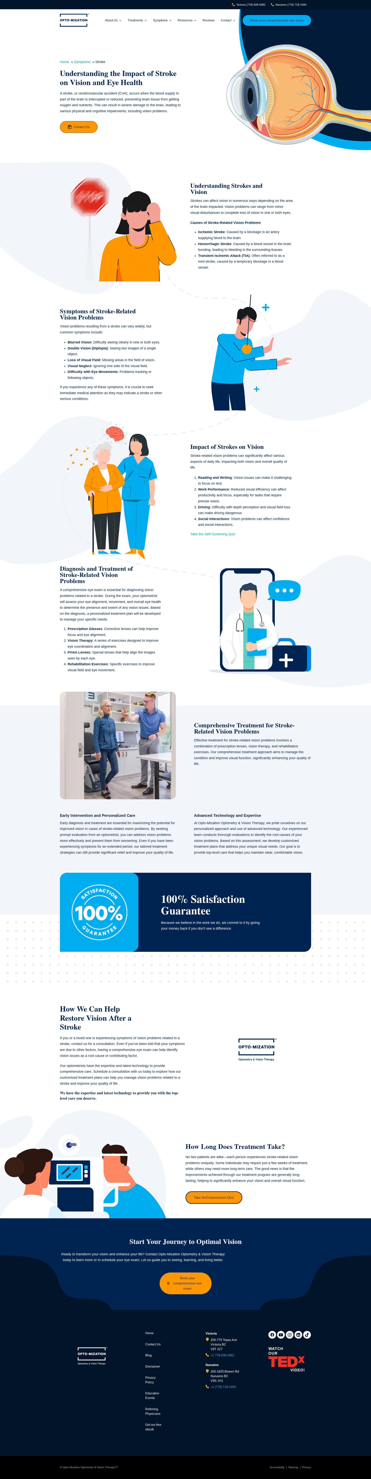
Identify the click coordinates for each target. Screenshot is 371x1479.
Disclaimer (152, 1366)
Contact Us (81, 127)
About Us (111, 20)
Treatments (135, 20)
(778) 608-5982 (251, 4)
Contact (226, 20)
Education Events (152, 1396)
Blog (148, 1355)
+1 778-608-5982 (222, 1355)
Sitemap (293, 1467)
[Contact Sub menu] (234, 20)
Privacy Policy (150, 1380)
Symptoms (160, 20)
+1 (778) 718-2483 (223, 1387)
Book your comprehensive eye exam (276, 20)
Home (149, 1333)
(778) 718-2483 (291, 4)
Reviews (208, 20)
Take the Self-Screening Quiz (212, 534)
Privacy (306, 1467)
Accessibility (277, 1467)
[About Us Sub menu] (120, 20)
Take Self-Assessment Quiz (214, 1197)
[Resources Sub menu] (195, 20)
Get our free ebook (153, 1427)
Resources (185, 20)
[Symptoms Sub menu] (170, 20)
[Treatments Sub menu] (146, 20)
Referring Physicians (152, 1411)
